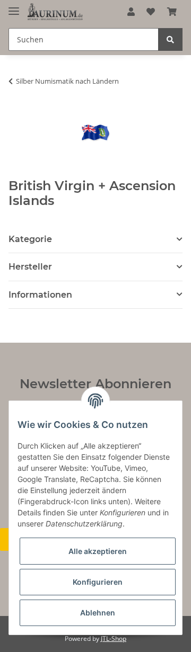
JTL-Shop (113, 638)
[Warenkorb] (172, 11)
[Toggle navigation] (13, 6)
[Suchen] (170, 39)
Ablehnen (97, 612)
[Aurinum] (55, 12)
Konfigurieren (98, 581)
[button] (131, 11)
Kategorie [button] (30, 239)
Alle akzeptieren (97, 551)
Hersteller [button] (30, 267)
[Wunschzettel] (151, 11)
